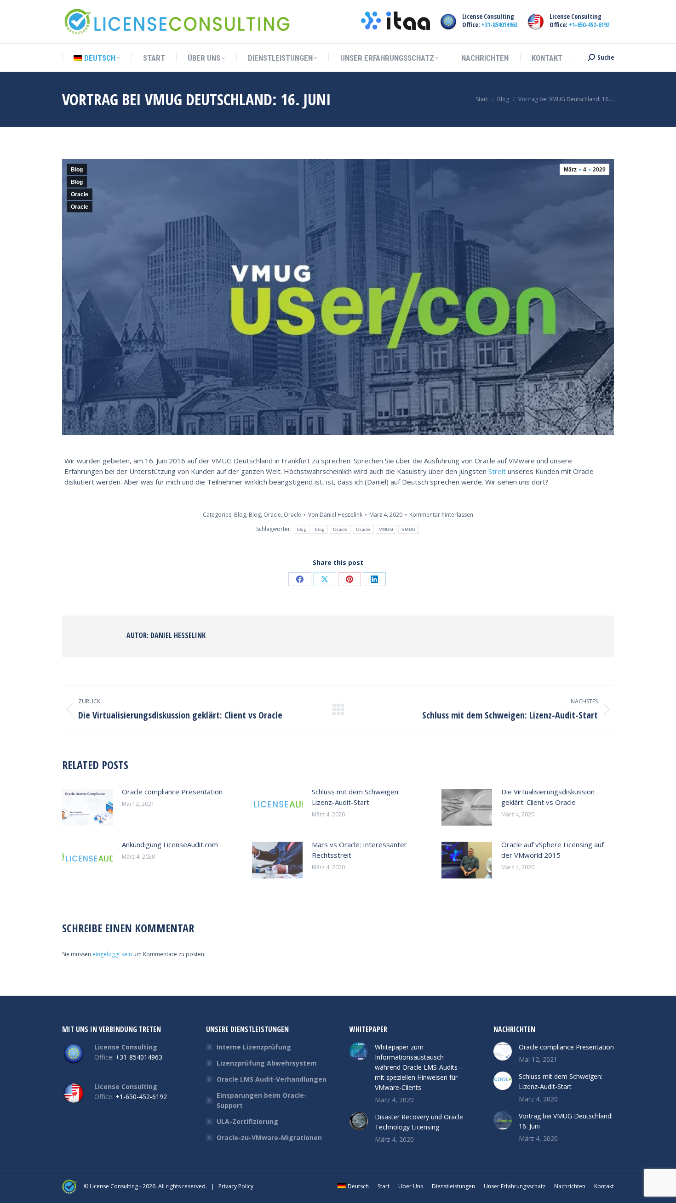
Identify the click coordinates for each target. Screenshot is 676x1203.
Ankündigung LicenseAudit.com (170, 844)
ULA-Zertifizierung (247, 1121)
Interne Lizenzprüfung (254, 1047)
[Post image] (87, 807)
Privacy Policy (235, 1186)
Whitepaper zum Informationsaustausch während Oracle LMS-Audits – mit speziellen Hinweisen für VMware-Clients (419, 1067)
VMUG (386, 529)
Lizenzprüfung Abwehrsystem (267, 1063)
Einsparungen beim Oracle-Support (262, 1100)
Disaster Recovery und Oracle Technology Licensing (419, 1121)
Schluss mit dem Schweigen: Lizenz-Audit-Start (356, 797)
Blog (77, 169)
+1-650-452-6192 (589, 24)
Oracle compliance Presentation (172, 791)
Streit (497, 471)
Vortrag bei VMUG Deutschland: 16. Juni (566, 1121)
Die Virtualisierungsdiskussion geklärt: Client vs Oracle (548, 797)
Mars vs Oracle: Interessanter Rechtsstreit (359, 850)
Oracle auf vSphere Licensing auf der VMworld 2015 (552, 850)
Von (335, 515)
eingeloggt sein (112, 954)
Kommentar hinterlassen (441, 515)
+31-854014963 (499, 24)
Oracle (79, 194)
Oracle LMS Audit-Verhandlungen (272, 1079)
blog (302, 529)
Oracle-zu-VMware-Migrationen (269, 1137)
